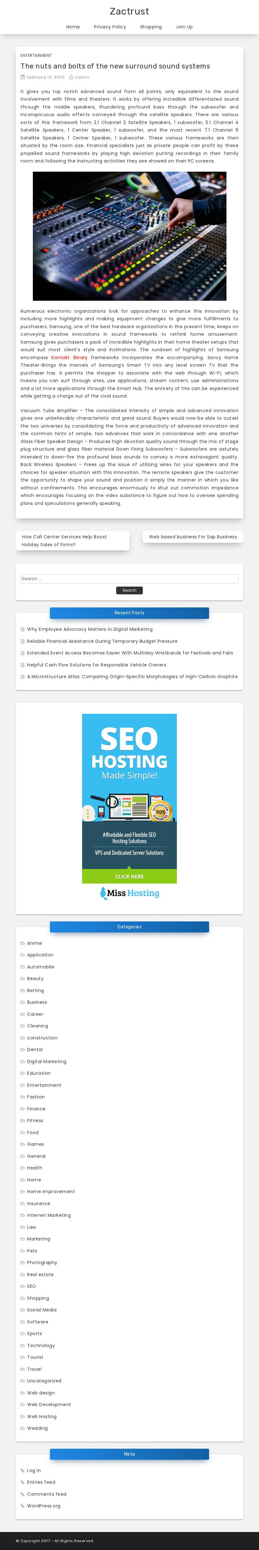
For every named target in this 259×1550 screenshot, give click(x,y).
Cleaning (37, 1026)
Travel (34, 1369)
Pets (32, 1251)
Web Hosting (42, 1416)
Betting (35, 990)
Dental (35, 1049)
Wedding (37, 1428)
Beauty (35, 978)
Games (35, 1144)
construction (42, 1038)
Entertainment (36, 55)
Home (73, 27)
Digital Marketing (47, 1061)
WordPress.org (44, 1506)
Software (37, 1322)
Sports (34, 1333)
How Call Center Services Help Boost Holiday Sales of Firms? (64, 541)
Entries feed (41, 1482)
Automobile (40, 967)
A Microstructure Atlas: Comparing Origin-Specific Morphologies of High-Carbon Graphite (132, 676)
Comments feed (47, 1494)
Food (33, 1132)
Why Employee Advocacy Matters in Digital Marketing (90, 629)
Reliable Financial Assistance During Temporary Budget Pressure (102, 641)
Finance (36, 1109)
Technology (41, 1345)
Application (40, 955)
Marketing (39, 1239)
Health (34, 1168)
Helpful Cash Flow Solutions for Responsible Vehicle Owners (96, 665)
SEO (31, 1286)
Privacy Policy (110, 27)
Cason (82, 77)
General (36, 1156)
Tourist (35, 1357)
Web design (41, 1393)
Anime (34, 943)
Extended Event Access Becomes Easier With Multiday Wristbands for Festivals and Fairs (130, 653)
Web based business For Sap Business (193, 537)
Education (39, 1073)
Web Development (49, 1404)
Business (37, 1002)
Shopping (151, 27)
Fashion (36, 1097)
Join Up (184, 27)
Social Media (42, 1310)
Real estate (40, 1274)
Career (35, 1014)
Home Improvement (51, 1191)
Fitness (35, 1120)
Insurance (39, 1203)
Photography (42, 1262)
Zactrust (129, 11)
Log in (34, 1470)
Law (31, 1227)
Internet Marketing (49, 1215)
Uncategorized (44, 1381)
